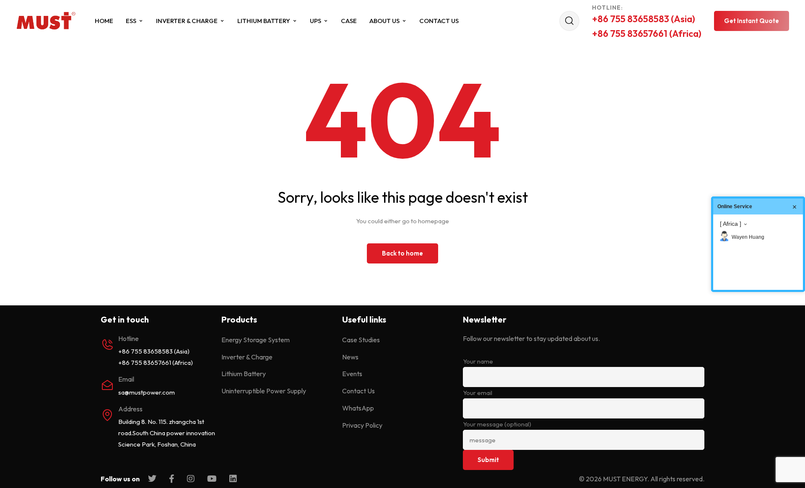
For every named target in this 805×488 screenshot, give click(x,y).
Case (349, 21)
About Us (384, 21)
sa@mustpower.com (146, 392)
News (350, 357)
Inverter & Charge (187, 21)
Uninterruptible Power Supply (263, 391)
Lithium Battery (263, 21)
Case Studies (361, 340)
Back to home (402, 253)
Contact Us (439, 21)
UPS (315, 21)
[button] (751, 21)
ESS (131, 21)
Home (104, 21)
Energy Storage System (255, 340)
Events (352, 373)
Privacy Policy (362, 425)
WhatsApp (358, 408)
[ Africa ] (730, 223)
